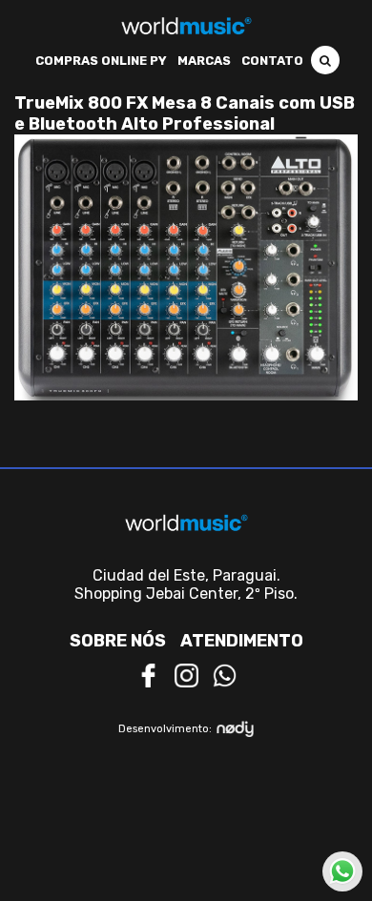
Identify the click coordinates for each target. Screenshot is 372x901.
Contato (272, 60)
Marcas (204, 60)
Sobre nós (118, 640)
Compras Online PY (101, 60)
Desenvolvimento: (165, 729)
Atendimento (241, 640)
